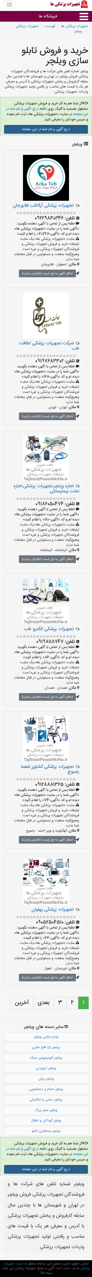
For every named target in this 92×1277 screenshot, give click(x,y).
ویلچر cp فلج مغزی (46, 1047)
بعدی (44, 1002)
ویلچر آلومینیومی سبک (46, 1058)
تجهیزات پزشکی (27, 26)
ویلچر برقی (46, 1079)
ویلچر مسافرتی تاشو (46, 1131)
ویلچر (78, 31)
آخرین (22, 1002)
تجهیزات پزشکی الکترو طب (49, 629)
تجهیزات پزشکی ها (74, 26)
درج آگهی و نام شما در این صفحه (46, 129)
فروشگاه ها (48, 16)
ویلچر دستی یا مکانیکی (46, 1100)
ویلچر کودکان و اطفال (46, 1121)
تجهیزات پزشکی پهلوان (52, 909)
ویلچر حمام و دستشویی (46, 1089)
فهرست (50, 26)
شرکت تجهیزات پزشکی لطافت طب (49, 346)
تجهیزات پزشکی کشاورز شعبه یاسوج (50, 769)
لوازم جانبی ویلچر (46, 1037)
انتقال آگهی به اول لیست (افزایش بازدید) (47, 273)
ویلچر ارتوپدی (46, 1068)
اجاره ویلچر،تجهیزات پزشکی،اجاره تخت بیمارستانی (46, 488)
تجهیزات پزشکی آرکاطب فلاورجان (43, 205)
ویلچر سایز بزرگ (46, 1110)
